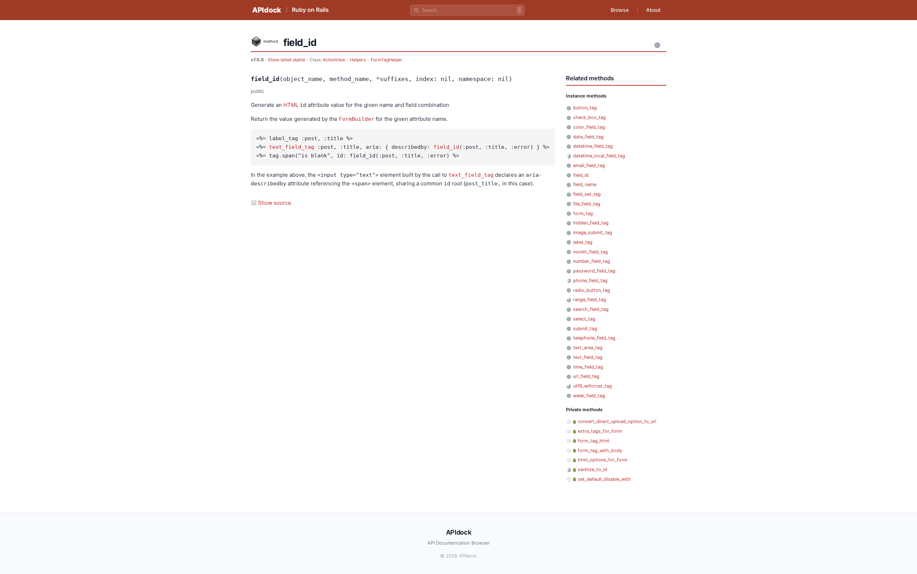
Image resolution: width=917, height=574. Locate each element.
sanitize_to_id (592, 469)
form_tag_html (593, 440)
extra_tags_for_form (600, 431)
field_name (584, 184)
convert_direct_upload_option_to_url (617, 421)
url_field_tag (586, 376)
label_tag (582, 242)
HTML (290, 104)
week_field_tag (589, 395)
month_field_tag (590, 252)
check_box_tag (589, 117)
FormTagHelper (386, 59)
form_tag (583, 213)
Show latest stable (287, 59)
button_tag (585, 107)
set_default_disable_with (604, 479)
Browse (620, 10)
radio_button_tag (591, 290)
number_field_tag (591, 261)
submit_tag (585, 328)
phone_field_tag (590, 280)
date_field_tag (588, 136)
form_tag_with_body (600, 450)
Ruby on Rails (310, 9)
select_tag (584, 319)
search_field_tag (591, 309)
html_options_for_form (602, 459)
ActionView (334, 59)
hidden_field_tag (591, 223)
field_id (446, 147)
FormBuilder (356, 119)
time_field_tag (588, 367)
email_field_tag (589, 165)
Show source (274, 202)
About (653, 10)
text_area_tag (587, 347)
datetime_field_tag (593, 146)
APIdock (266, 10)
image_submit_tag (592, 232)
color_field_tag (589, 127)
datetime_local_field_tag (599, 155)
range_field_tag (589, 299)
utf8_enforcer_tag (592, 386)
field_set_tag (587, 194)
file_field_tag (586, 204)
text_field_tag (291, 147)
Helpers (358, 59)
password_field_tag (594, 271)
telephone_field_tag (594, 338)
